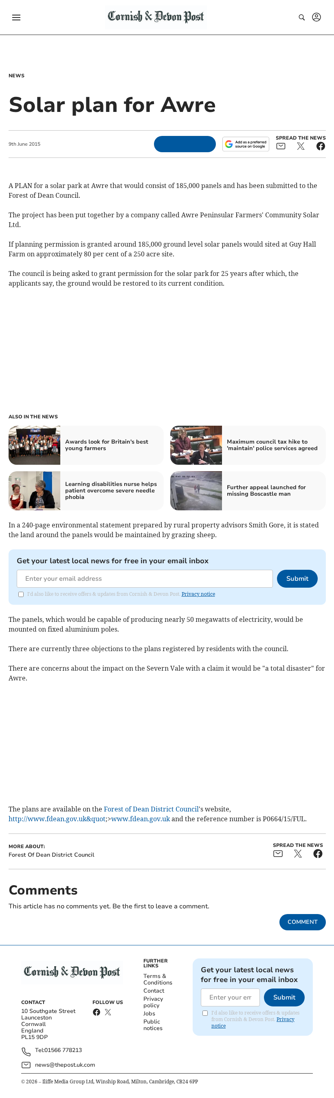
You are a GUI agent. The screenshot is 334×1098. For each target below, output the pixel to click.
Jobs (149, 1013)
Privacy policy (153, 1002)
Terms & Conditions (157, 979)
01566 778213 (63, 1050)
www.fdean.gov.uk (140, 819)
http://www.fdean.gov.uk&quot (57, 819)
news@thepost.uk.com (65, 1065)
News (16, 75)
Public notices (153, 1025)
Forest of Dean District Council (151, 809)
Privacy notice (198, 594)
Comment (303, 922)
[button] (16, 17)
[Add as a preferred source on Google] (245, 144)
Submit (297, 578)
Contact (153, 991)
